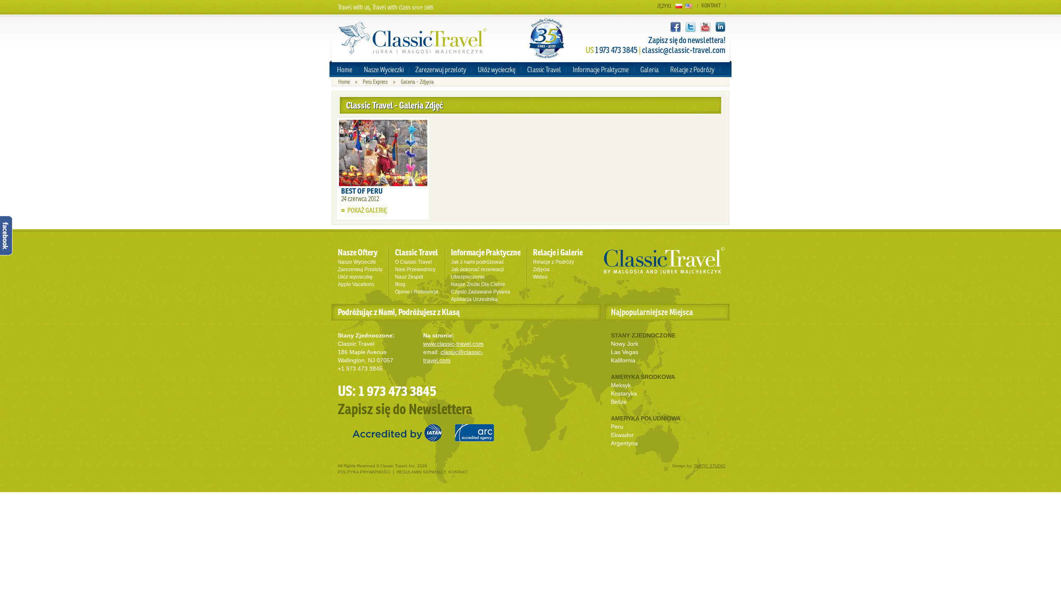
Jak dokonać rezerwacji (477, 269)
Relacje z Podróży (692, 69)
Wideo (540, 277)
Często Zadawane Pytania (480, 292)
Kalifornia (623, 360)
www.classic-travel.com (453, 343)
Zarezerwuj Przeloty (360, 269)
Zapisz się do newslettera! (686, 40)
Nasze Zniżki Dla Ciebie (478, 284)
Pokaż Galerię (367, 210)
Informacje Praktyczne (601, 69)
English (689, 6)
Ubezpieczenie (468, 277)
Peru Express (375, 81)
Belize (619, 401)
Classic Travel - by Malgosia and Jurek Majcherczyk (413, 38)
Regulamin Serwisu (419, 472)
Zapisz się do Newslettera (405, 409)
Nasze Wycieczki (384, 69)
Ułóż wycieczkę (497, 69)
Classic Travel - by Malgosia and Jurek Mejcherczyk (664, 260)
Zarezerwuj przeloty (440, 69)
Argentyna (624, 443)
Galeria (649, 69)
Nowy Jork (624, 343)
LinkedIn (720, 27)
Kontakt (711, 5)
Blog (400, 284)
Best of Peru (362, 191)
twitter (690, 27)
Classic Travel (544, 69)
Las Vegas (624, 352)
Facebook (676, 27)
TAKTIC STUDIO (709, 466)
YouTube (705, 27)
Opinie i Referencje (416, 292)
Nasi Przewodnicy (415, 269)
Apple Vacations (356, 284)
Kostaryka (624, 393)
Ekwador (622, 435)
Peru (617, 426)
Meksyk (621, 385)
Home (344, 69)
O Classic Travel (413, 262)
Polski (679, 6)
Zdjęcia (541, 269)
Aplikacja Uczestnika (474, 299)
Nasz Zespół (409, 277)
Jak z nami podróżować (477, 262)
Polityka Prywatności (365, 472)
